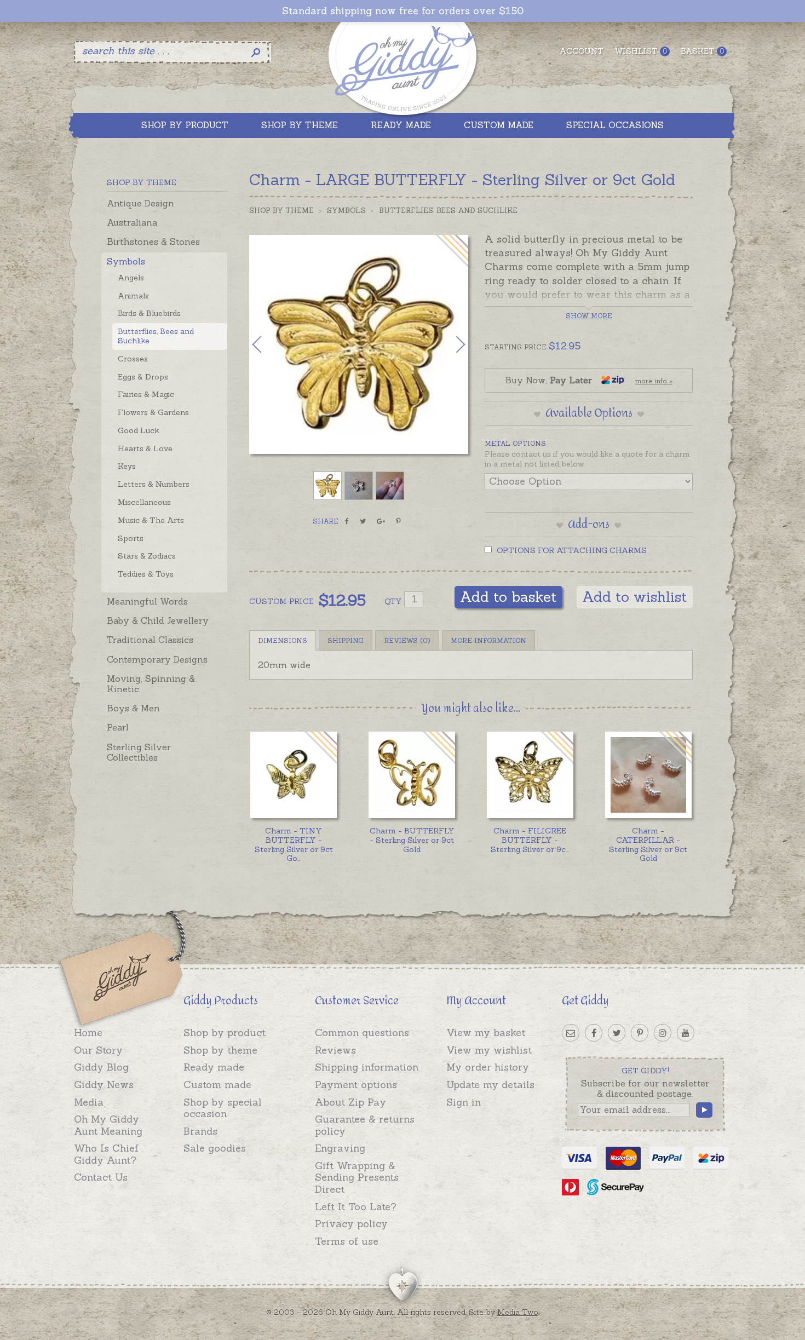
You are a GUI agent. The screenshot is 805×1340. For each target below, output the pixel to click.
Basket (702, 51)
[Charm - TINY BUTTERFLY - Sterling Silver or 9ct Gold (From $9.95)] (293, 775)
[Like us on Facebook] (593, 1033)
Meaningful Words (147, 601)
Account (581, 51)
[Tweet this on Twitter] (363, 521)
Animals (133, 296)
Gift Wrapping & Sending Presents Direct (357, 1177)
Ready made (213, 1067)
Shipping (345, 640)
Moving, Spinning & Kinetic (151, 683)
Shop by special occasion (222, 1108)
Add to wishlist (634, 597)
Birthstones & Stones (153, 241)
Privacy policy (351, 1223)
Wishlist (640, 51)
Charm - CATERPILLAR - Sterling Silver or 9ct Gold (648, 844)
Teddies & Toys (146, 574)
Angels (131, 278)
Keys (127, 466)
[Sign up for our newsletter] (570, 1033)
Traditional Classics (150, 639)
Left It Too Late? (355, 1206)
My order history (487, 1067)
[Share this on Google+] (381, 521)
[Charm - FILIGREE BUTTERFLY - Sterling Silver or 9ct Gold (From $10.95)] (530, 775)
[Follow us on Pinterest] (639, 1033)
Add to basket (508, 597)
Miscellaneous (144, 502)
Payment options (356, 1084)
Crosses (133, 359)
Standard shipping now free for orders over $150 (403, 11)
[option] (359, 344)
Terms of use (346, 1241)
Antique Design (140, 203)
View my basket (485, 1032)
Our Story (98, 1050)
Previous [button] (268, 344)
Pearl (118, 727)
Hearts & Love (145, 448)
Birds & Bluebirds (149, 313)
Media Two (517, 1312)
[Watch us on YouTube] (685, 1033)
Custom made (217, 1084)
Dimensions (282, 640)
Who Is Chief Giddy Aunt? (106, 1154)
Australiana (132, 222)
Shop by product (224, 1032)
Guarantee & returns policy (365, 1125)
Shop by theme (220, 1050)
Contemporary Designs (157, 659)
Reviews (335, 1050)
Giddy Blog (101, 1067)
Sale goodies (214, 1148)
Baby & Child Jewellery (158, 620)
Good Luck (138, 430)
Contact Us (101, 1177)
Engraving (340, 1148)
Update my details (490, 1084)
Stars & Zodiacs (147, 556)
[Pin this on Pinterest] (398, 521)
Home (88, 1032)
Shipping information (366, 1067)
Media (89, 1102)
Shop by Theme (281, 210)
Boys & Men (133, 708)
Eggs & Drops (143, 377)
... (294, 844)
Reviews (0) (407, 640)
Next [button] (449, 344)
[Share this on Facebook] (347, 521)
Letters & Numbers (153, 484)
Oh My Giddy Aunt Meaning (108, 1125)
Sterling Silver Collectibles (139, 752)
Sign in (463, 1102)
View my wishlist (489, 1050)
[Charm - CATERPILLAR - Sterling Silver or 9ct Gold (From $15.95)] (648, 775)
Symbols (126, 261)
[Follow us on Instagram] (662, 1033)
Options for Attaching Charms (571, 550)
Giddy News (104, 1084)
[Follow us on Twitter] (616, 1033)
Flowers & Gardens (153, 412)
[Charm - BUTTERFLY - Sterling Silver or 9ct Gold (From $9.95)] (412, 775)
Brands (200, 1131)
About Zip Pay (350, 1102)
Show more (589, 316)
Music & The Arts (151, 520)
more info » (653, 381)
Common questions (362, 1032)
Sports (130, 538)
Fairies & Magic (146, 394)
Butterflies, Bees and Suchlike (156, 336)
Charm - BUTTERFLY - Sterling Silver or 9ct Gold (412, 840)
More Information (488, 640)
